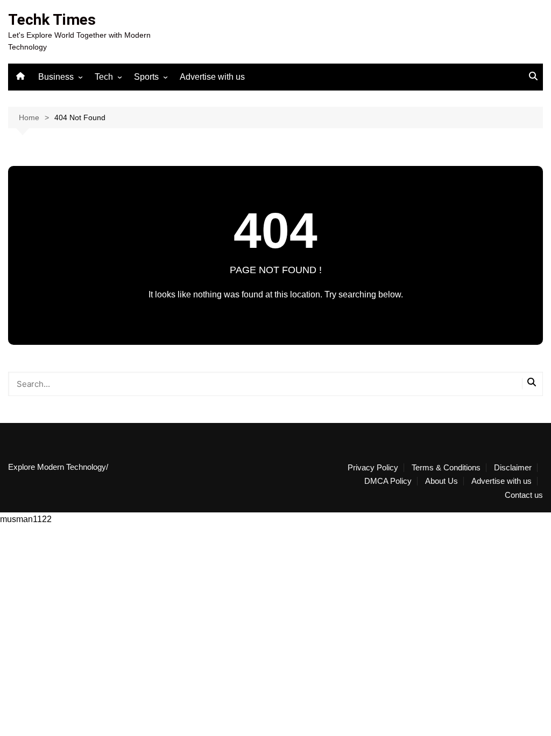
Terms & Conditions (446, 467)
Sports (146, 76)
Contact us (524, 495)
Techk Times (52, 20)
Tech (104, 76)
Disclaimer (513, 467)
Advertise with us (212, 76)
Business (56, 76)
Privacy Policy (373, 467)
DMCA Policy (388, 481)
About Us (441, 481)
